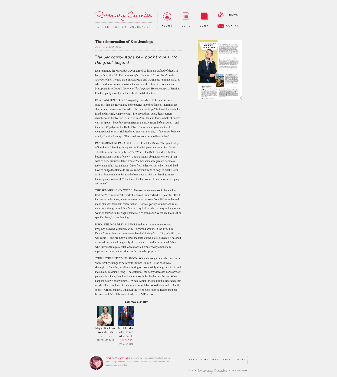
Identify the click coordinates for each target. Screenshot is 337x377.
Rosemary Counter (123, 16)
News (233, 15)
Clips (186, 26)
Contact (233, 26)
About (167, 26)
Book (204, 26)
